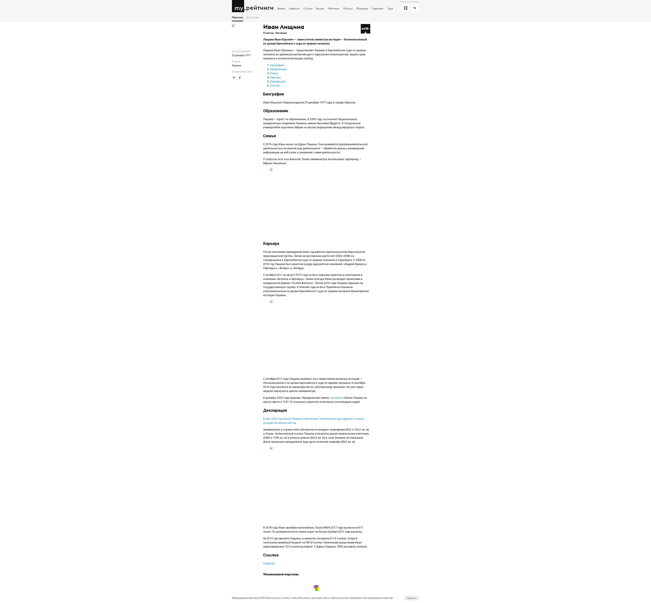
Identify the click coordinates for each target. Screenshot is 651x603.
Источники (252, 17)
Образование (278, 69)
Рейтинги (260, 8)
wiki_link (234, 78)
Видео (320, 8)
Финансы (362, 8)
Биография (277, 65)
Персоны (237, 17)
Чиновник (281, 33)
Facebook (269, 563)
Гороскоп (377, 8)
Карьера (275, 77)
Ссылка (275, 85)
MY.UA (239, 6)
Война (281, 8)
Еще (390, 8)
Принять (411, 598)
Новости (294, 8)
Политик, (269, 33)
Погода (348, 8)
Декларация (277, 81)
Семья (274, 73)
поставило (337, 397)
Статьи (307, 8)
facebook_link (240, 78)
